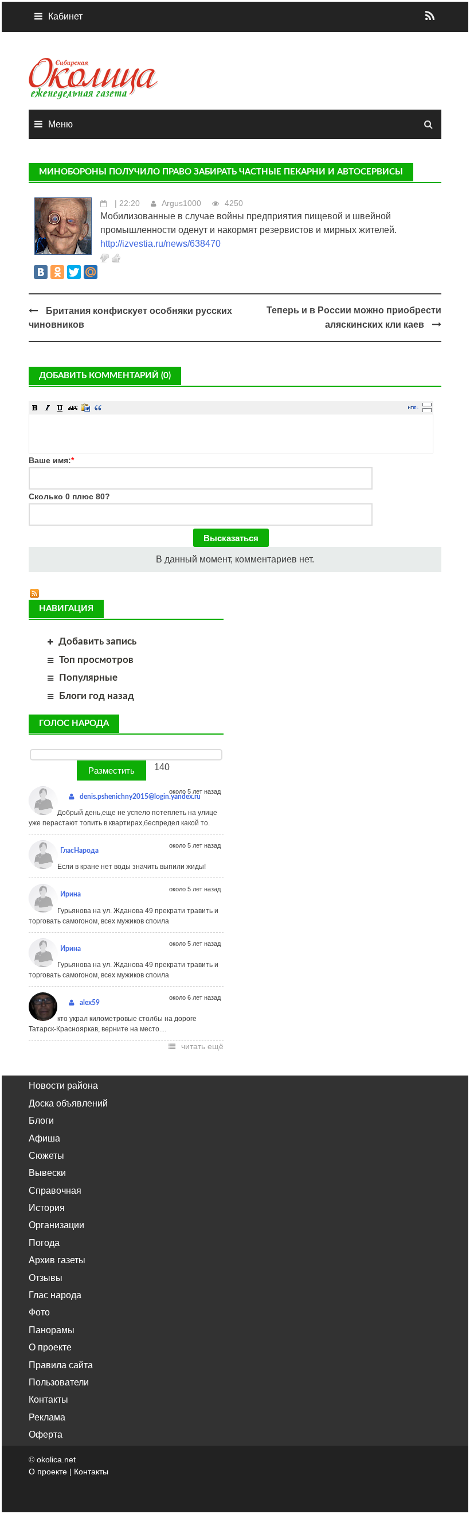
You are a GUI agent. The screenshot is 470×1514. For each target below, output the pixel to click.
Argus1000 (181, 203)
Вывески (47, 1173)
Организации (56, 1225)
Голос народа (74, 723)
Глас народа (55, 1295)
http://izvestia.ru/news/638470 (160, 244)
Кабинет (65, 16)
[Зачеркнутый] (72, 407)
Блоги (41, 1120)
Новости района (63, 1085)
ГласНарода (79, 850)
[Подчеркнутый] (60, 407)
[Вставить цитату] (98, 407)
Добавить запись (97, 641)
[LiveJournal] (107, 272)
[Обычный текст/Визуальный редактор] (413, 407)
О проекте (50, 1347)
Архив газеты (57, 1260)
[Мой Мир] (90, 272)
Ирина (70, 894)
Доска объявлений (68, 1103)
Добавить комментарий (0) (105, 375)
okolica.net (56, 1459)
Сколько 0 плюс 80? (69, 496)
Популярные (88, 677)
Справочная (55, 1190)
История (47, 1208)
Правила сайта (61, 1365)
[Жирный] (35, 407)
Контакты (48, 1399)
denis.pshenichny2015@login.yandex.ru (140, 796)
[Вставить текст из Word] (85, 407)
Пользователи (59, 1382)
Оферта (45, 1434)
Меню (60, 124)
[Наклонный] (47, 407)
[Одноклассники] (57, 272)
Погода (44, 1243)
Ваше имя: (51, 460)
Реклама (47, 1417)
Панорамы (52, 1330)
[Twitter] (74, 272)
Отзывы (45, 1278)
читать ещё (202, 1046)
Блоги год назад (96, 696)
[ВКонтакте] (41, 272)
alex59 (90, 1002)
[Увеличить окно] (427, 404)
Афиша (44, 1138)
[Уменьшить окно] (427, 410)
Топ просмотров (96, 660)
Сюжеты (46, 1155)
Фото (39, 1312)
